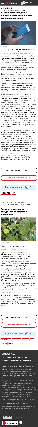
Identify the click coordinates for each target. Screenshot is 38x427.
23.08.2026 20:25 (6, 202)
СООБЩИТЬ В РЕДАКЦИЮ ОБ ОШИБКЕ (16, 360)
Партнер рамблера (18, 417)
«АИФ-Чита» (5, 243)
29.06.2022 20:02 (6, 8)
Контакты (22, 357)
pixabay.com (5, 46)
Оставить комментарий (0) (19, 178)
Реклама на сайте (9, 357)
